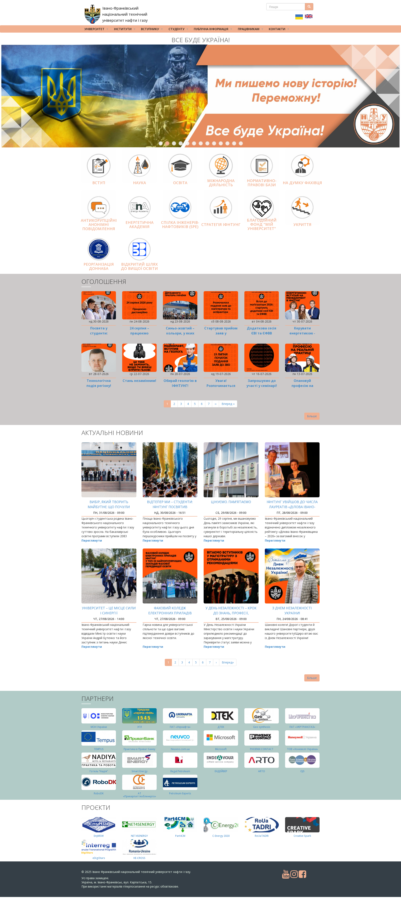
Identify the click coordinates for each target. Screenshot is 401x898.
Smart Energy (139, 771)
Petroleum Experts (180, 793)
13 (241, 143)
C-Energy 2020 (221, 836)
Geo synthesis (261, 727)
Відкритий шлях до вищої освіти (139, 266)
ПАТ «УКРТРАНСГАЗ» (302, 727)
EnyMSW (99, 836)
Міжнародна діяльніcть (221, 182)
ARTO (261, 771)
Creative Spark (302, 836)
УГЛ (139, 727)
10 (221, 143)
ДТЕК (221, 727)
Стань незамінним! (139, 380)
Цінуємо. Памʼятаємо (231, 502)
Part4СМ (180, 836)
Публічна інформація (209, 30)
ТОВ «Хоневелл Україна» (302, 749)
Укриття (302, 224)
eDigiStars (99, 858)
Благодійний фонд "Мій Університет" (262, 224)
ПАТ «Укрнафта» (180, 727)
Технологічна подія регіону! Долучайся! (98, 385)
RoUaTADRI (262, 836)
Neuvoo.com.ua (180, 749)
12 (234, 143)
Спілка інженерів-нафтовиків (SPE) (180, 224)
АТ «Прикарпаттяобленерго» (139, 795)
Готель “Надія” (99, 771)
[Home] (92, 14)
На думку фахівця (302, 182)
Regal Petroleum (180, 771)
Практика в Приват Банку (139, 749)
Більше (312, 416)
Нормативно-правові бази (262, 182)
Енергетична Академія (140, 224)
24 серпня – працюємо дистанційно (139, 333)
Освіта (180, 182)
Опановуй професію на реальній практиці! (302, 385)
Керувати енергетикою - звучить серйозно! (302, 333)
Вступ (98, 182)
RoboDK (99, 793)
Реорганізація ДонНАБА (99, 266)
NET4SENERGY (139, 836)
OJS (302, 771)
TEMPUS (99, 749)
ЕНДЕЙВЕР (221, 771)
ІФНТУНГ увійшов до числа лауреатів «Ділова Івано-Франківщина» (292, 507)
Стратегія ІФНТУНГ (220, 224)
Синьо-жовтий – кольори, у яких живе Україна (180, 333)
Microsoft (221, 749)
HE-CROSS (139, 858)
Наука (139, 182)
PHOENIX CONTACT (261, 749)
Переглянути (91, 540)
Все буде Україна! (200, 40)
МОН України (99, 727)
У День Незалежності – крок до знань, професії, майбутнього (231, 613)
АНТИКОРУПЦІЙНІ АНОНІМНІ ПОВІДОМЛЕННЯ (99, 224)
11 (227, 143)
